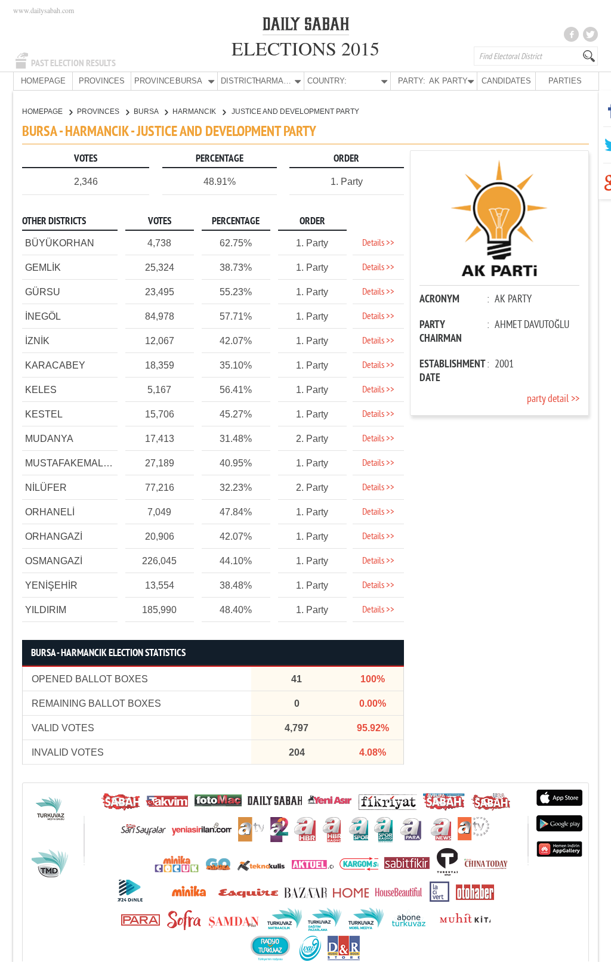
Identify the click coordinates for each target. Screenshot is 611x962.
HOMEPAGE (43, 80)
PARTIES (565, 80)
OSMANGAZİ (53, 561)
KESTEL (44, 414)
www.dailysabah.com (43, 10)
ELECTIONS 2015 (305, 48)
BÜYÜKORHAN (59, 243)
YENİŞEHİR (51, 585)
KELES (41, 390)
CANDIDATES (506, 80)
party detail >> (553, 399)
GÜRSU (42, 292)
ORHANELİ (50, 512)
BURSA (147, 111)
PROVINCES (102, 80)
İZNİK (37, 341)
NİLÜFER (46, 487)
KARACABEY (55, 365)
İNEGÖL (43, 316)
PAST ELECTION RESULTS (73, 63)
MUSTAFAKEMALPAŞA (77, 463)
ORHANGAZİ (53, 536)
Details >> (378, 243)
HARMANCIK (195, 111)
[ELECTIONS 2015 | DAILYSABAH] (306, 26)
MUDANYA (49, 439)
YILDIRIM (45, 610)
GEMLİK (43, 267)
